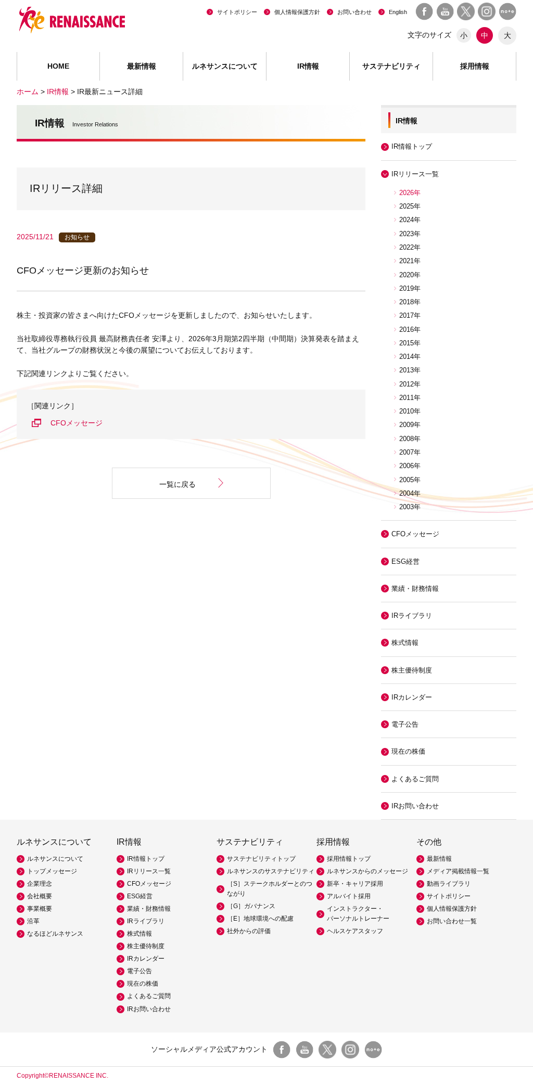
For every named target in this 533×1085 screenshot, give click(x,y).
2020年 (410, 275)
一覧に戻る (177, 484)
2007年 (410, 452)
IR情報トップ (411, 146)
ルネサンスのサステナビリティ (270, 871)
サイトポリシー (237, 12)
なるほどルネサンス (55, 933)
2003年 (410, 507)
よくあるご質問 (415, 779)
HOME (58, 66)
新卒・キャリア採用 (355, 883)
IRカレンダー (411, 697)
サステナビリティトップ (261, 858)
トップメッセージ (52, 871)
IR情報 (58, 91)
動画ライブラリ (449, 883)
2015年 (410, 343)
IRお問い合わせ (415, 806)
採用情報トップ (349, 858)
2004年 (410, 493)
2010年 (410, 411)
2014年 (410, 356)
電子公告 (404, 724)
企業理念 (39, 883)
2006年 (410, 466)
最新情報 (141, 66)
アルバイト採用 (349, 896)
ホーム (28, 91)
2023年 (410, 234)
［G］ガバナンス (251, 906)
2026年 (410, 193)
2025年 (410, 206)
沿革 (33, 921)
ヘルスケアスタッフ (355, 931)
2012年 (410, 384)
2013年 (410, 370)
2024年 (410, 220)
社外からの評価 (249, 931)
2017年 (410, 315)
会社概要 (39, 896)
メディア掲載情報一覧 (458, 871)
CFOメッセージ (76, 423)
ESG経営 (405, 561)
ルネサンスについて (55, 858)
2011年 (410, 398)
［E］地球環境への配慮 (260, 918)
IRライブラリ (145, 921)
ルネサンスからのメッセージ (367, 871)
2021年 (410, 261)
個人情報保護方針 (297, 12)
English (398, 12)
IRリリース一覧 (149, 871)
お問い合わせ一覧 (452, 921)
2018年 (410, 302)
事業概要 (39, 908)
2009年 (410, 425)
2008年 (410, 439)
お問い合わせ (354, 12)
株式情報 (404, 643)
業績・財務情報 (415, 588)
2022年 (410, 247)
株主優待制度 (411, 670)
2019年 (410, 288)
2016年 (410, 329)
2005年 (410, 480)
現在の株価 (408, 751)
